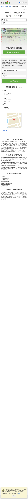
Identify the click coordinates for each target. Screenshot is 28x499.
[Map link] (14, 120)
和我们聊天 (18, 16)
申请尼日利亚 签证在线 (14, 48)
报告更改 (5, 130)
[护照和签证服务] (6, 2)
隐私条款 (20, 493)
